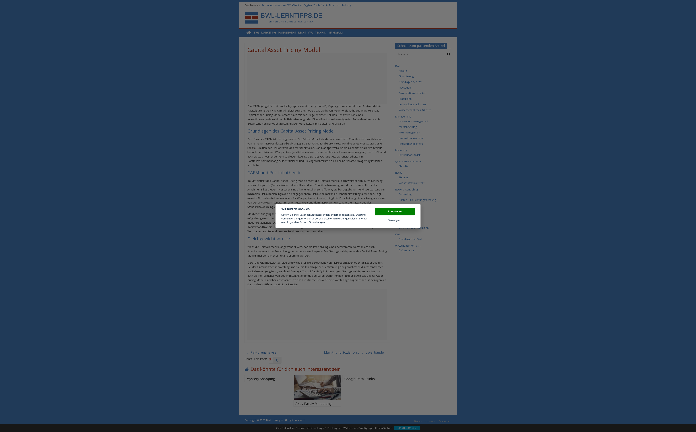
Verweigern (394, 220)
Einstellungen (317, 222)
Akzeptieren (395, 211)
